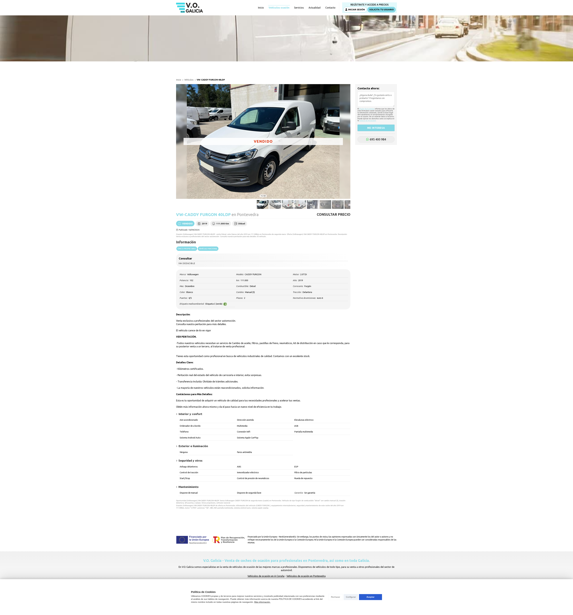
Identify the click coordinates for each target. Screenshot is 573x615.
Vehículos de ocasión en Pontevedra (306, 576)
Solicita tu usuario (381, 9)
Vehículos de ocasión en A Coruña (266, 576)
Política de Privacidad (367, 120)
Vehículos (189, 80)
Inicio (178, 80)
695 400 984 (378, 139)
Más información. (262, 602)
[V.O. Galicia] (189, 8)
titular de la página (366, 108)
